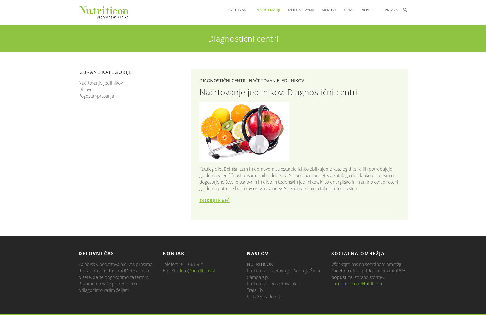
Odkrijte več (214, 200)
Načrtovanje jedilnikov (276, 81)
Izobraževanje (301, 9)
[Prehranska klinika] (103, 12)
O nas (349, 9)
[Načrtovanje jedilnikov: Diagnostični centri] (299, 132)
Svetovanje (238, 9)
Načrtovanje (268, 9)
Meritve (329, 9)
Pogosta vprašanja (96, 96)
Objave (85, 89)
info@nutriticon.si (197, 271)
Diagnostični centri (223, 81)
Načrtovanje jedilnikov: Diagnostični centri (278, 92)
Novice (368, 9)
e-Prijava (390, 9)
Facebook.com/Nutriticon (356, 284)
